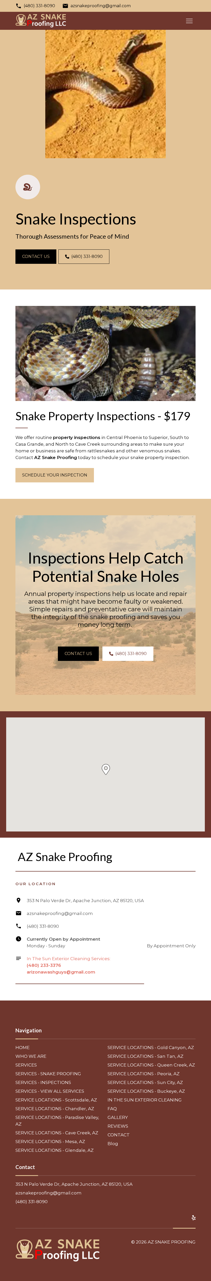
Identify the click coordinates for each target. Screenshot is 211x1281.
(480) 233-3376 (44, 965)
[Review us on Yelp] (194, 1218)
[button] (106, 769)
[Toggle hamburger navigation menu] (189, 21)
